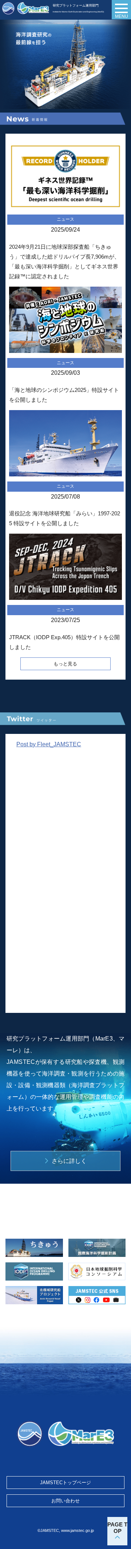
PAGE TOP (117, 1527)
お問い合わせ (65, 1500)
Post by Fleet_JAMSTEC (48, 744)
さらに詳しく (69, 1161)
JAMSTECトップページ (65, 1482)
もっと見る (65, 664)
